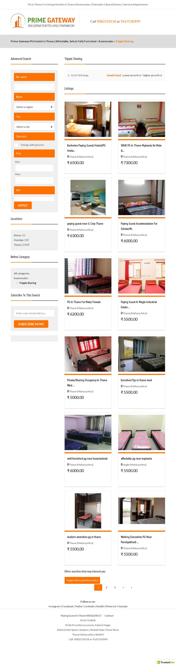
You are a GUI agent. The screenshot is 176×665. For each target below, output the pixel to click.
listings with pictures (32, 144)
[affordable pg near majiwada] (141, 432)
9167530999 (130, 21)
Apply (22, 205)
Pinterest (111, 606)
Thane (17, 244)
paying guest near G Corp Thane (85, 223)
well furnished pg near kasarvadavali (87, 458)
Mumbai (18, 240)
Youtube (122, 606)
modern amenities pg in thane (84, 537)
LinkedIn (90, 606)
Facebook (67, 606)
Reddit (100, 606)
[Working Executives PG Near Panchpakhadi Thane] (141, 510)
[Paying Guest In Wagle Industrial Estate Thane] (141, 275)
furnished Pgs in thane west (136, 380)
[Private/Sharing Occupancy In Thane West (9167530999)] (88, 354)
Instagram (54, 606)
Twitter (79, 606)
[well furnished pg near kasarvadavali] (88, 432)
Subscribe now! (31, 324)
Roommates (21, 278)
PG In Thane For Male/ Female (84, 302)
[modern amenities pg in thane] (88, 510)
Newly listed (114, 75)
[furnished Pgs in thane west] (141, 354)
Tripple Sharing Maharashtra (82, 580)
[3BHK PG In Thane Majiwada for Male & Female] (141, 119)
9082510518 (106, 21)
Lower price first (132, 75)
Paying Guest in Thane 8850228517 (81, 615)
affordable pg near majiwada (136, 458)
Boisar (17, 235)
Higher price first (152, 75)
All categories (22, 273)
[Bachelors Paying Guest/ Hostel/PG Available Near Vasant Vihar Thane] (88, 119)
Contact (109, 615)
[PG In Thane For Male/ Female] (88, 275)
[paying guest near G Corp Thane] (88, 197)
